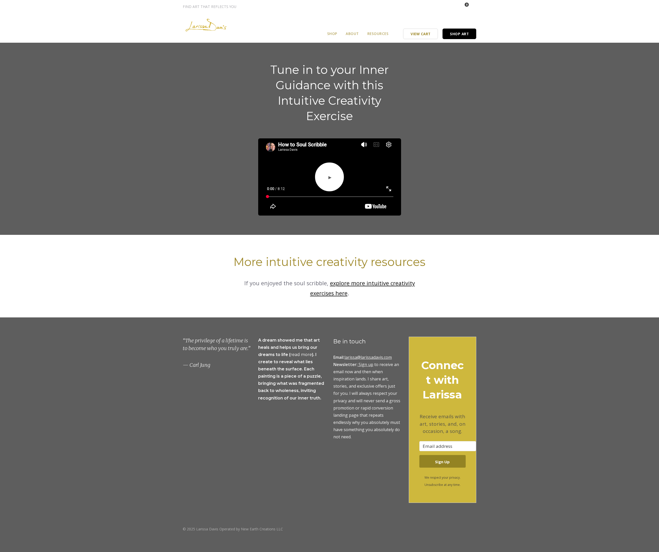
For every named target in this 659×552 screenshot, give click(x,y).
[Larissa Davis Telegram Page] (430, 6)
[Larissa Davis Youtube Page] (474, 529)
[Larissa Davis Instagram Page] (437, 6)
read (295, 354)
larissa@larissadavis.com (368, 357)
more (306, 354)
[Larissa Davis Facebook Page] (444, 6)
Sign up (366, 364)
